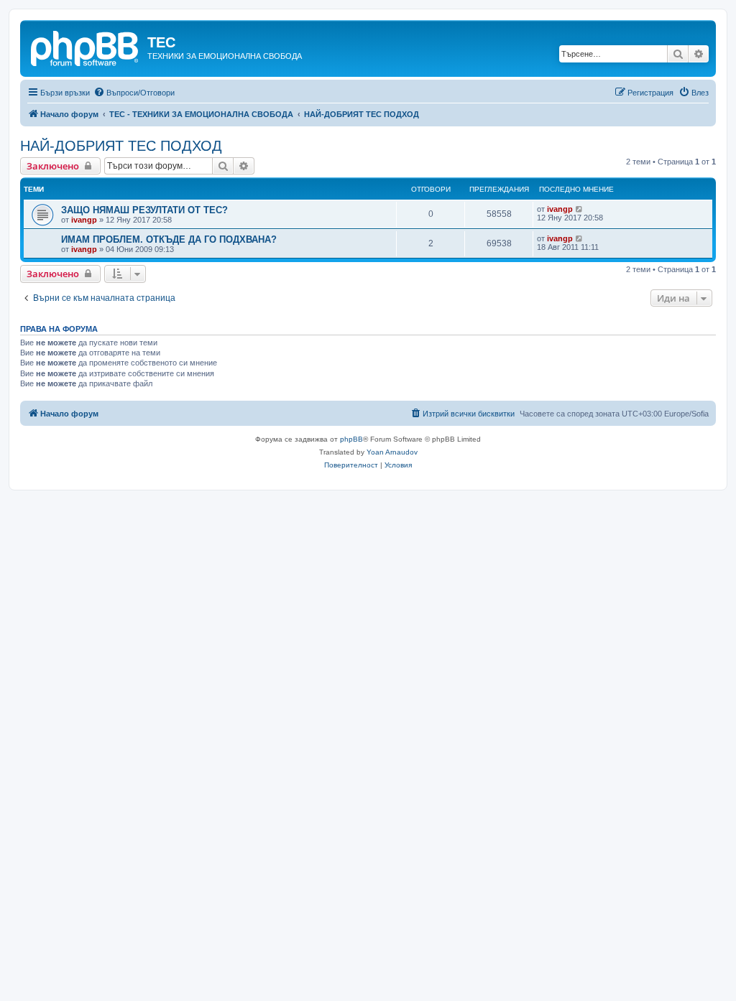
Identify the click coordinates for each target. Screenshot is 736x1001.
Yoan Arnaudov (392, 452)
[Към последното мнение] (579, 209)
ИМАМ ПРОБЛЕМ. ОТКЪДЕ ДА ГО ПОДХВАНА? (169, 239)
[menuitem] (134, 92)
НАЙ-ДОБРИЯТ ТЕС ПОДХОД (121, 146)
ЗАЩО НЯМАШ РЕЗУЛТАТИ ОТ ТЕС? (144, 210)
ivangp (84, 219)
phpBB (351, 439)
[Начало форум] (85, 47)
